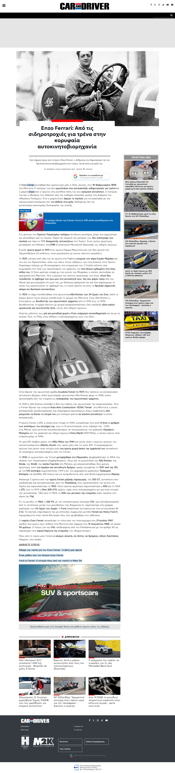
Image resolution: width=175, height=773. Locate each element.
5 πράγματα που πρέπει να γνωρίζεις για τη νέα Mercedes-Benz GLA (104, 663)
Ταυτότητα (64, 742)
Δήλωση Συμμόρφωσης (95, 742)
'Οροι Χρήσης (65, 749)
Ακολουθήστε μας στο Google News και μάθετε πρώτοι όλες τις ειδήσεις (70, 626)
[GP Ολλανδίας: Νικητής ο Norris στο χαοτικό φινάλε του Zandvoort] (141, 229)
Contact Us (78, 726)
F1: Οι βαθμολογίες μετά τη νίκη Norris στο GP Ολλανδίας (140, 215)
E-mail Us (78, 730)
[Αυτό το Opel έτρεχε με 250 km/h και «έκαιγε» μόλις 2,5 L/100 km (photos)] (141, 259)
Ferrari (30, 185)
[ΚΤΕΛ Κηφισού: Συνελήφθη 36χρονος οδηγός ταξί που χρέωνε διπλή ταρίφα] (141, 320)
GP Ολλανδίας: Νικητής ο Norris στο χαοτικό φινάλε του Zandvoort (140, 243)
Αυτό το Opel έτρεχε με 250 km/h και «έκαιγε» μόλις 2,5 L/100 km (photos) (138, 273)
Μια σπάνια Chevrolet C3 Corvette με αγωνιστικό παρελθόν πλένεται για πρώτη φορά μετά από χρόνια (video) (139, 185)
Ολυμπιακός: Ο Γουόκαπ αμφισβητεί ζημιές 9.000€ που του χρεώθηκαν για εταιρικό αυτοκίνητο (34, 701)
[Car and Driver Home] (36, 720)
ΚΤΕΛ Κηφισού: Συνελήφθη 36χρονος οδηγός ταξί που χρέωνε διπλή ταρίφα (138, 335)
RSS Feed (24, 730)
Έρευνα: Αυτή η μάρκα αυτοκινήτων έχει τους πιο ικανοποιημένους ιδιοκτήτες (69, 664)
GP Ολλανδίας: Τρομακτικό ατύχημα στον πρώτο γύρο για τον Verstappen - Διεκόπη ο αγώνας (69, 701)
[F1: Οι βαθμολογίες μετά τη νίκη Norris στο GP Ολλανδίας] (141, 202)
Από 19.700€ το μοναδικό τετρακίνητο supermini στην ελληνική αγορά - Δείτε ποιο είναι (104, 701)
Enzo (31, 192)
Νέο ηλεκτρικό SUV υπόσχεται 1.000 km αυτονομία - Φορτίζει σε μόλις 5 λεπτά (33, 664)
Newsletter (25, 726)
